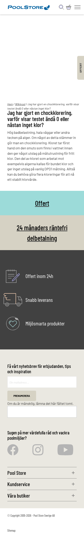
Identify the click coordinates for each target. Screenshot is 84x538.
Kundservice (18, 484)
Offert (42, 203)
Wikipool (20, 104)
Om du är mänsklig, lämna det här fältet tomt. (40, 403)
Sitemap (11, 530)
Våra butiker (18, 495)
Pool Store (16, 472)
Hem (10, 104)
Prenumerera (21, 395)
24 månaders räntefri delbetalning (42, 232)
